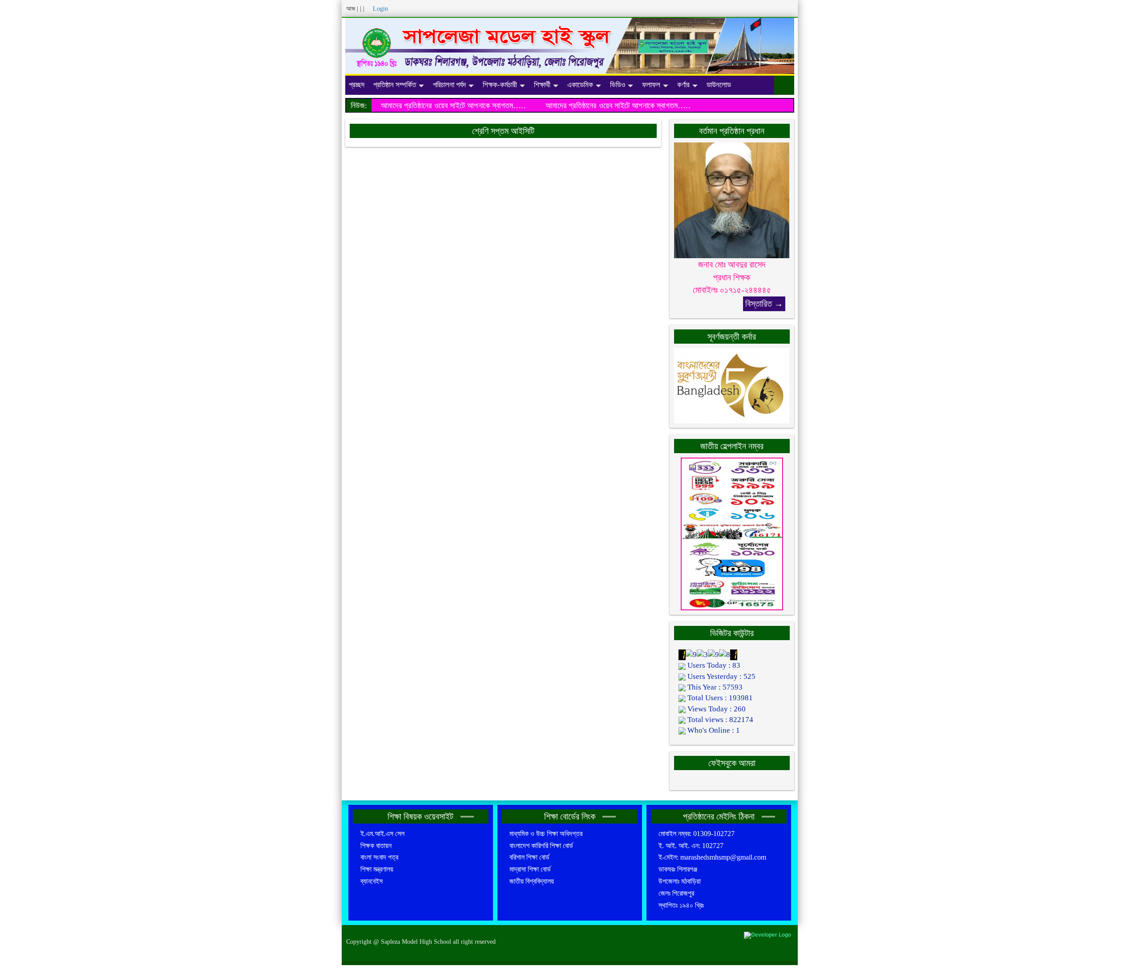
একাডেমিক (580, 85)
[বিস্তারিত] (732, 199)
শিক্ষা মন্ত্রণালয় (376, 869)
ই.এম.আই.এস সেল (382, 833)
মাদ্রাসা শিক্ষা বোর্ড (530, 869)
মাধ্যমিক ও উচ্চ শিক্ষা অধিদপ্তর (545, 833)
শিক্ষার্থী (542, 85)
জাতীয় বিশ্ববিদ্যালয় (531, 881)
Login (380, 8)
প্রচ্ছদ (356, 85)
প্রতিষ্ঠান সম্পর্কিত (394, 85)
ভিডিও (617, 85)
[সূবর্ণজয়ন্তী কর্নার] (732, 385)
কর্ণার (683, 85)
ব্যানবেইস (371, 881)
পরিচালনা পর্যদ (449, 85)
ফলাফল (651, 85)
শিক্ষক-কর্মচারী (500, 85)
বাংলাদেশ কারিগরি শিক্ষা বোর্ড (541, 845)
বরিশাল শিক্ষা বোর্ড (529, 857)
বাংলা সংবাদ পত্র (379, 857)
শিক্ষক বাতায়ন (376, 845)
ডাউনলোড (719, 85)
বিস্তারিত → (764, 303)
